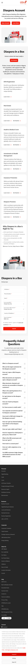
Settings (14, 658)
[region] (14, 647)
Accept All (14, 654)
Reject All (14, 662)
